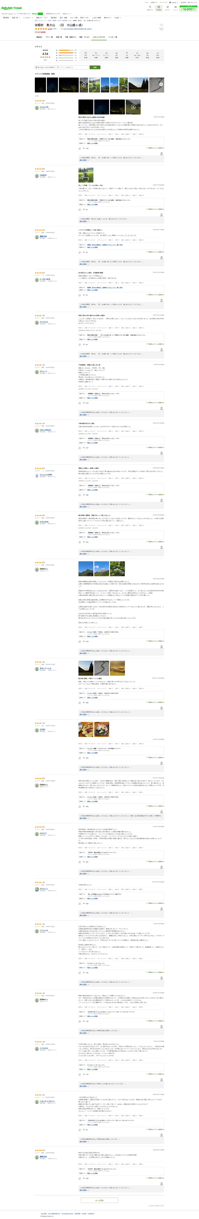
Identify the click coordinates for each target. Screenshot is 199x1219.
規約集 (84, 1214)
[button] (40, 85)
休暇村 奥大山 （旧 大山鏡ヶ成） (59, 25)
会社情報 (44, 1214)
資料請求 (91, 1214)
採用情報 (77, 1214)
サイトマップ (163, 2)
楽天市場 (183, 2)
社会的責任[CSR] (67, 1214)
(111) (70, 37)
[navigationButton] (161, 84)
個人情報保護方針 (54, 1214)
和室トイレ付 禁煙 (92, 143)
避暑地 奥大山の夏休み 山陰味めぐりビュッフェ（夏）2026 (105, 245)
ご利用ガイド (154, 2)
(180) (99, 37)
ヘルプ (146, 2)
